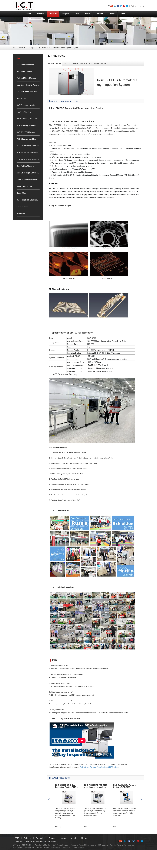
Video (112, 14)
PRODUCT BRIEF (54, 63)
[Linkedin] (115, 6)
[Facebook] (118, 6)
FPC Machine (103, 845)
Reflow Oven (22, 98)
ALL (18, 57)
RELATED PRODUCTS (97, 63)
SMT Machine (113, 767)
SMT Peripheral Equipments (28, 199)
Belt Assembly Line (24, 186)
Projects (65, 14)
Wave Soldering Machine (27, 118)
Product (22, 48)
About (87, 14)
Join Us (123, 14)
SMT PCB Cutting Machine (28, 145)
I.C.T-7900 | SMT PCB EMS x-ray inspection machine (95, 786)
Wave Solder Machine (43, 845)
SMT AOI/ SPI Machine (26, 132)
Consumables (22, 206)
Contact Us (100, 14)
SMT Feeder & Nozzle (26, 105)
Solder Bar (21, 213)
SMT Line (16, 845)
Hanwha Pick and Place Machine (48, 847)
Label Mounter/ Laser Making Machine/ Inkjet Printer (28, 179)
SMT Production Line (25, 64)
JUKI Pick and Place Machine (23, 847)
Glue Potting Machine (25, 166)
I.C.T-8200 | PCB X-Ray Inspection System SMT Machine (65, 787)
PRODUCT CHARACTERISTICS (75, 63)
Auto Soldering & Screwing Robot (28, 172)
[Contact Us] (127, 6)
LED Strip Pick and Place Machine (28, 85)
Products (53, 14)
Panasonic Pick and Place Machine (83, 845)
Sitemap (84, 837)
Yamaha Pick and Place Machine (122, 845)
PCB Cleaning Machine (26, 139)
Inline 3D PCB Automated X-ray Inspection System (60, 48)
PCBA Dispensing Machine (28, 159)
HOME (28, 14)
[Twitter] (121, 6)
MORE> (58, 827)
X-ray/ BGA (33, 48)
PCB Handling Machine (26, 125)
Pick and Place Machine (26, 78)
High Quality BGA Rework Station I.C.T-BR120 (124, 786)
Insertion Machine (24, 112)
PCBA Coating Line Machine (28, 152)
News (77, 14)
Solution (40, 14)
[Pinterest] (124, 6)
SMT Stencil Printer (24, 71)
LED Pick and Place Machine (28, 91)
